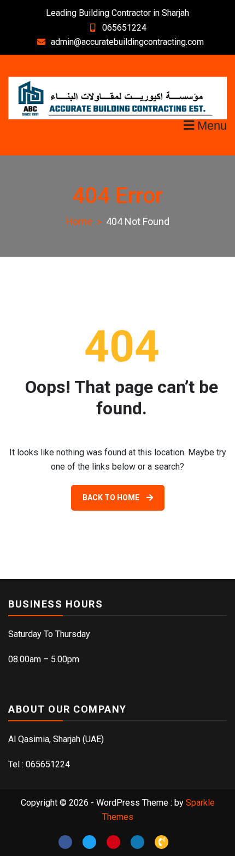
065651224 (124, 27)
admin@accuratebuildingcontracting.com (127, 42)
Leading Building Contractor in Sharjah (117, 13)
